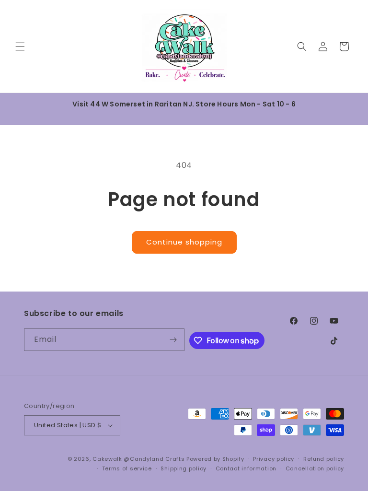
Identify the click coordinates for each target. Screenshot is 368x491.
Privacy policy (273, 459)
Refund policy (323, 459)
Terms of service (127, 468)
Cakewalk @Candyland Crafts (138, 459)
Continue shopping (184, 242)
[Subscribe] (173, 339)
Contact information (246, 468)
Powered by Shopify (215, 459)
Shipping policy (184, 468)
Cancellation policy (315, 468)
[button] (20, 46)
